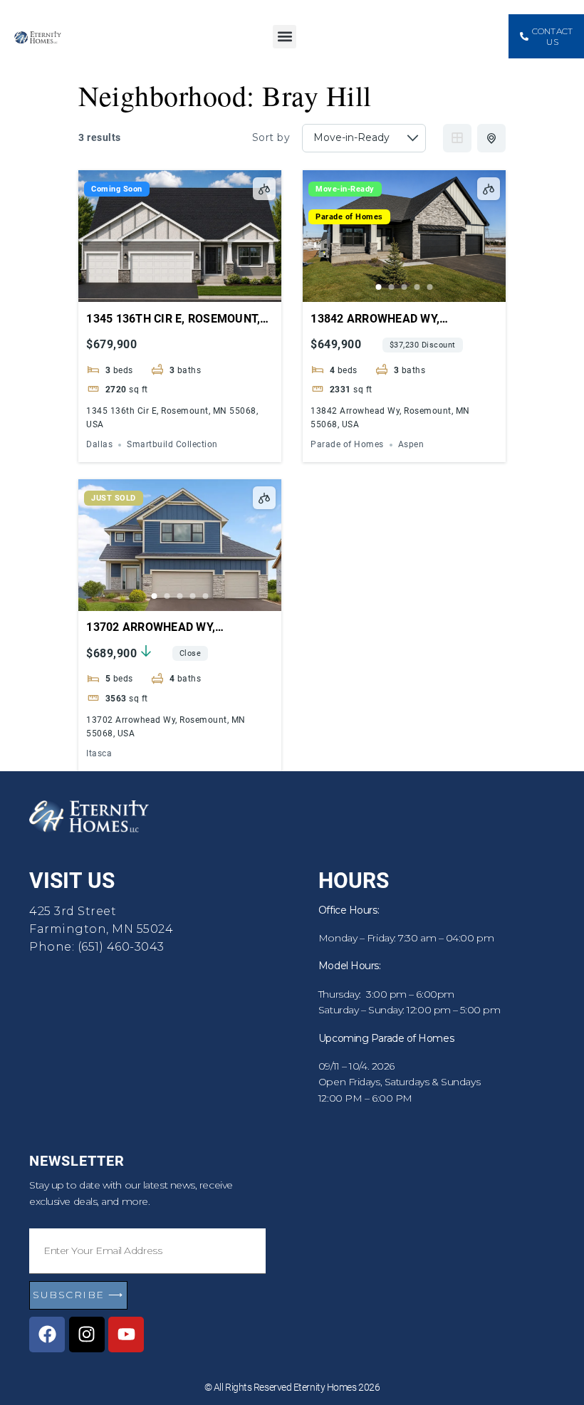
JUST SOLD (113, 498)
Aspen (411, 445)
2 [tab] (392, 287)
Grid (457, 138)
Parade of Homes (349, 217)
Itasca (99, 754)
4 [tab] (417, 287)
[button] (284, 36)
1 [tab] (379, 287)
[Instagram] (87, 1334)
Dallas (99, 445)
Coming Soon (116, 189)
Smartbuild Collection (172, 445)
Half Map (491, 138)
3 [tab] (404, 287)
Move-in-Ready (345, 189)
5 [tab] (430, 287)
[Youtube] (126, 1334)
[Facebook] (47, 1334)
